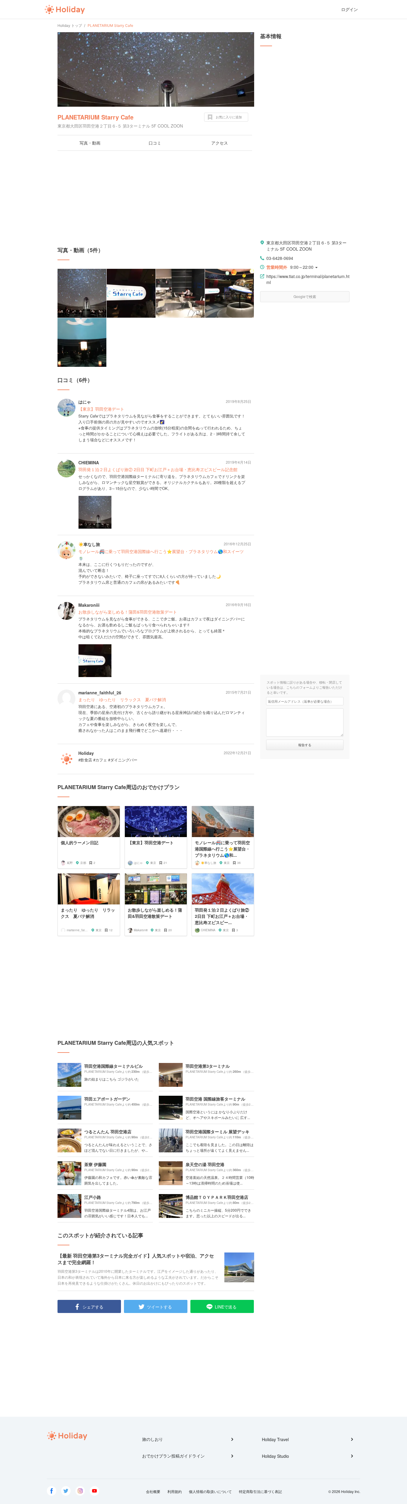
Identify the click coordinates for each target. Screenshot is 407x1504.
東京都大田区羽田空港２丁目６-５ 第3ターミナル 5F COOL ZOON (306, 246)
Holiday (64, 9)
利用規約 (174, 1491)
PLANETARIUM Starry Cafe (95, 117)
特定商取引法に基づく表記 (260, 1491)
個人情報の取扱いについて (210, 1491)
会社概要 (153, 1491)
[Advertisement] (156, 198)
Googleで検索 (304, 296)
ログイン (349, 9)
